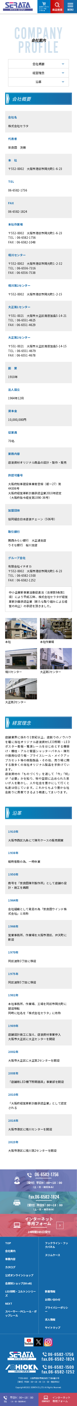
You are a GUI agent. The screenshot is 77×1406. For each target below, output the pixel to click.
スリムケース (52, 1255)
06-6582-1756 (17, 190)
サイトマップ (52, 1328)
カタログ (10, 1267)
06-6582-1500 (26, 575)
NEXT (8, 1303)
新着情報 (50, 1291)
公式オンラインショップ (19, 1275)
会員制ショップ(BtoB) (18, 1283)
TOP (8, 1243)
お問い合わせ (52, 1299)
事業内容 (10, 1259)
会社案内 (10, 1251)
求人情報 (50, 1319)
